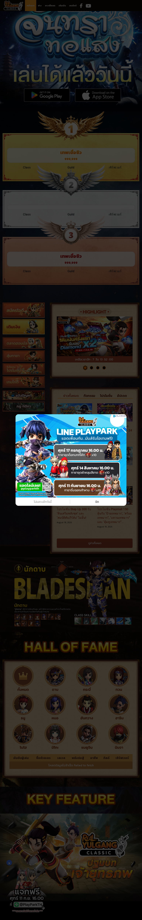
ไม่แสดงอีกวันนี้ (43, 501)
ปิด (97, 501)
